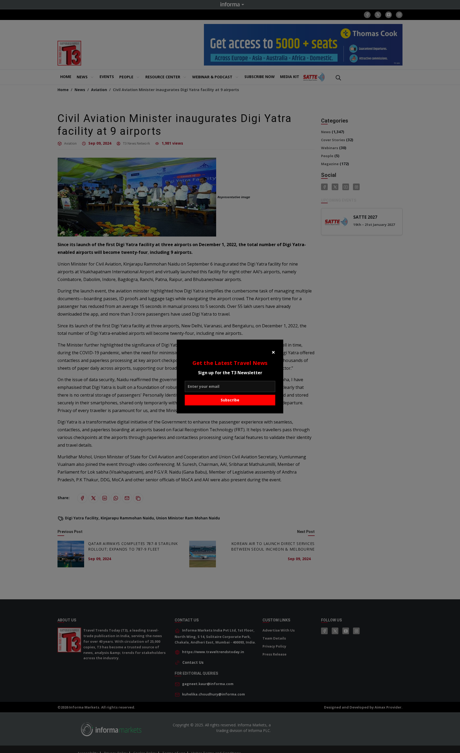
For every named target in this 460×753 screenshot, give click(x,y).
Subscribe (230, 399)
